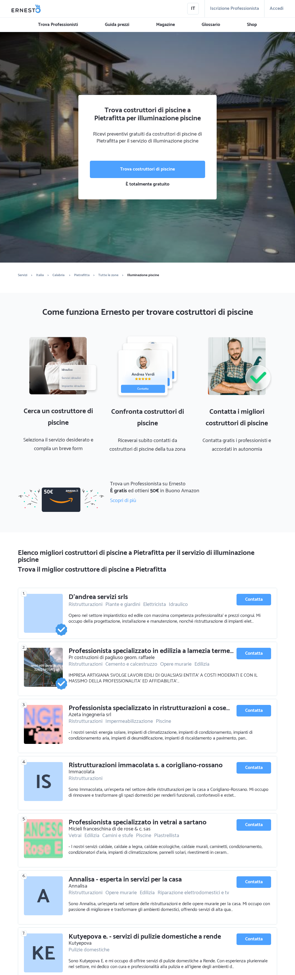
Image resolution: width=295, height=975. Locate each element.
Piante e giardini (122, 604)
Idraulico (178, 604)
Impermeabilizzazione (129, 721)
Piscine (163, 721)
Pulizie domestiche (89, 950)
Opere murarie (176, 664)
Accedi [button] (276, 8)
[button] (58, 25)
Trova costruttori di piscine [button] (147, 169)
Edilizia (201, 664)
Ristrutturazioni (86, 604)
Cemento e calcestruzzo (131, 664)
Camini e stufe (117, 835)
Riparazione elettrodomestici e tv (193, 892)
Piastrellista (166, 835)
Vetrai (75, 835)
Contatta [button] (254, 599)
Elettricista (154, 604)
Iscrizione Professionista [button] (234, 8)
